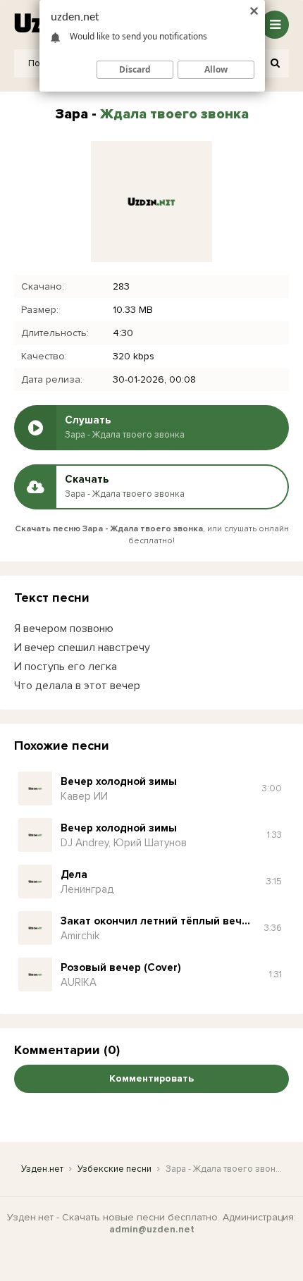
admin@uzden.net (151, 1229)
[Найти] (275, 63)
